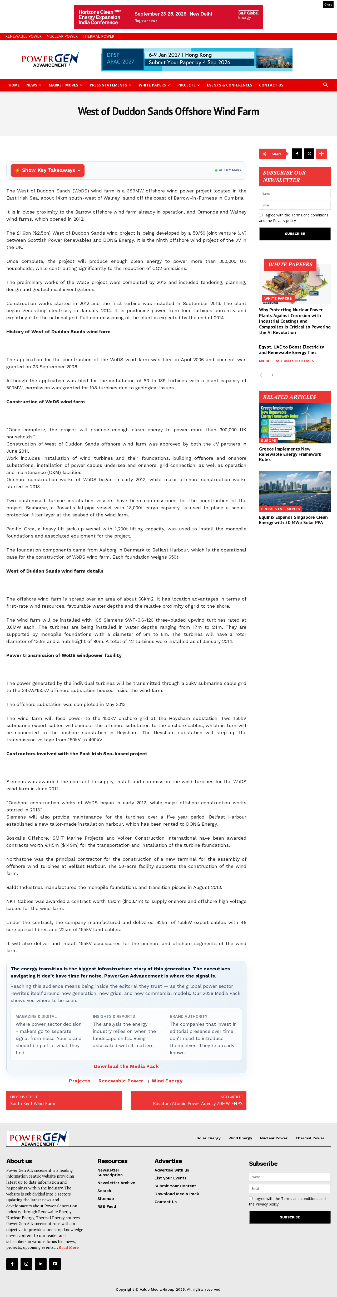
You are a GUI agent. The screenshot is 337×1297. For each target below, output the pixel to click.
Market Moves (63, 85)
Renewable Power (23, 36)
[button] (325, 85)
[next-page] (270, 375)
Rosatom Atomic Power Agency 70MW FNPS (197, 1103)
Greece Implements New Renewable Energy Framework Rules (290, 454)
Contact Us (271, 85)
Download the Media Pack (126, 1066)
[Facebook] (297, 153)
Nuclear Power (62, 36)
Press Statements (108, 85)
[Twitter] (309, 153)
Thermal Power (98, 36)
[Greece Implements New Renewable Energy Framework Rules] (295, 423)
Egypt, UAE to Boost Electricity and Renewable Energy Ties (291, 350)
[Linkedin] (40, 1264)
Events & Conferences (229, 85)
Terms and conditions (309, 214)
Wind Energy (167, 1080)
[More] (321, 153)
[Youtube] (55, 1264)
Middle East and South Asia (286, 361)
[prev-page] (262, 375)
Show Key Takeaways (48, 170)
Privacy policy (284, 220)
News (31, 85)
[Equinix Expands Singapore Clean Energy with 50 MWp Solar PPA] (295, 491)
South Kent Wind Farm (32, 1103)
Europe (268, 440)
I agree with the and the (293, 217)
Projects (186, 85)
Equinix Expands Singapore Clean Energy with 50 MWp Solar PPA (293, 519)
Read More (69, 1247)
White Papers (152, 85)
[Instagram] (26, 1264)
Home (14, 85)
